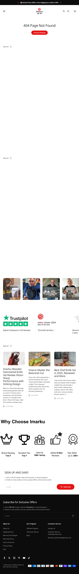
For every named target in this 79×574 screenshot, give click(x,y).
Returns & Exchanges (10, 535)
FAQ (4, 549)
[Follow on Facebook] (4, 558)
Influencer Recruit (33, 532)
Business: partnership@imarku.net (59, 538)
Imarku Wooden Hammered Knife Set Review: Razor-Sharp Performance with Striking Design (13, 376)
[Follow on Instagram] (14, 558)
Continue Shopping (39, 33)
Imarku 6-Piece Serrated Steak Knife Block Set (20, 140)
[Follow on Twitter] (9, 558)
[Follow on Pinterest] (19, 558)
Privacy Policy (7, 546)
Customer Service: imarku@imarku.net (54, 533)
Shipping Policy (8, 532)
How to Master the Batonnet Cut (39, 371)
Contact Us (51, 528)
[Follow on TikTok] (29, 558)
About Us (6, 528)
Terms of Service (8, 542)
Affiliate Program (32, 528)
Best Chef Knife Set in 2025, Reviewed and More (65, 373)
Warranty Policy (8, 539)
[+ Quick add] (35, 84)
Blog (28, 535)
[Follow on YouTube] (24, 558)
